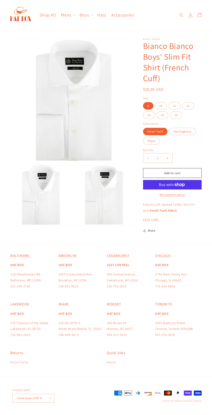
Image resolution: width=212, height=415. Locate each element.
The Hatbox (175, 400)
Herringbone (182, 131)
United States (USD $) (29, 398)
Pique (151, 141)
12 (174, 106)
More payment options (172, 194)
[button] (67, 15)
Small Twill (155, 131)
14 (188, 106)
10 (161, 106)
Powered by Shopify (192, 400)
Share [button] (151, 230)
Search (111, 362)
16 (149, 115)
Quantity (148, 150)
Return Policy (19, 362)
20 (176, 115)
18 (162, 115)
